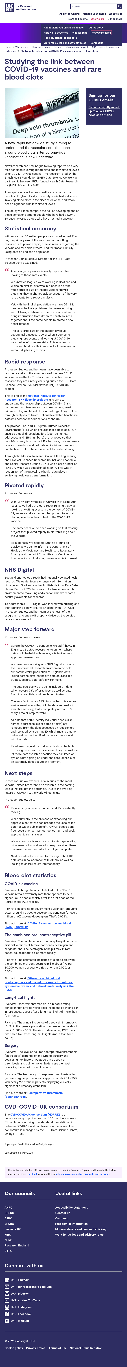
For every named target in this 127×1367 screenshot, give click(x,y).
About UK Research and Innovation (64, 27)
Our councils (115, 18)
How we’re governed (56, 32)
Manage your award (94, 13)
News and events (78, 18)
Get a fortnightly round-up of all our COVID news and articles (104, 111)
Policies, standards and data (60, 37)
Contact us (96, 42)
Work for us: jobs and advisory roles (65, 42)
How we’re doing (101, 32)
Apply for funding (69, 13)
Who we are (98, 18)
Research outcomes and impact (71, 47)
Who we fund (79, 32)
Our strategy (95, 27)
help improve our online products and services (82, 1174)
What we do (115, 13)
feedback (32, 1174)
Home (8, 47)
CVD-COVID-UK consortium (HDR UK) (35, 1114)
